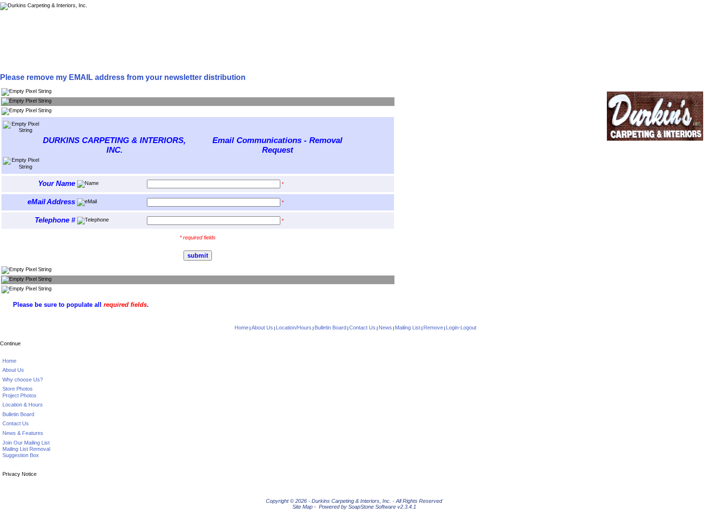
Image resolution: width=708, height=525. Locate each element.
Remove (433, 327)
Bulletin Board (330, 327)
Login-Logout (461, 327)
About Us (262, 327)
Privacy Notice (19, 474)
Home (242, 327)
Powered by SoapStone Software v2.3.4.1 (367, 507)
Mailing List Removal (26, 449)
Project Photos (19, 395)
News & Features (22, 433)
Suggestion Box (20, 455)
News (385, 327)
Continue (10, 343)
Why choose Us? (22, 379)
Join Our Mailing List (26, 443)
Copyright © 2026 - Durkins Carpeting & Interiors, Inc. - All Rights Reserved (354, 501)
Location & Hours (22, 404)
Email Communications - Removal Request (178, 62)
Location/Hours (294, 327)
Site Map (302, 507)
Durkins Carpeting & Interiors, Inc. (56, 62)
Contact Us (362, 327)
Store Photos (17, 389)
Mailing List (407, 327)
